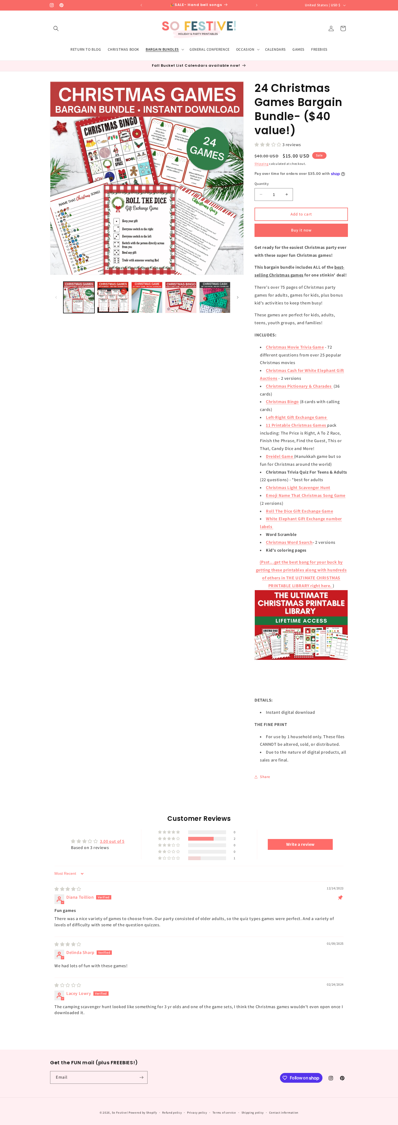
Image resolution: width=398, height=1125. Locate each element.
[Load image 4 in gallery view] (180, 297)
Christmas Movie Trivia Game (295, 347)
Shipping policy (253, 1112)
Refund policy (172, 1112)
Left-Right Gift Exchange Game (297, 417)
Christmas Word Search (289, 542)
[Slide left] (56, 297)
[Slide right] (238, 297)
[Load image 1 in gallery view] (78, 297)
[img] (67, 889)
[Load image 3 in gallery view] (146, 297)
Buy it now (301, 230)
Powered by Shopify (143, 1112)
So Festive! (120, 1112)
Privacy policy (197, 1112)
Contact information (283, 1112)
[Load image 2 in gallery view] (112, 297)
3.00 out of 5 (112, 841)
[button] (56, 28)
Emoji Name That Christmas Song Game (305, 495)
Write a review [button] (300, 844)
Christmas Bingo (282, 401)
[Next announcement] (257, 5)
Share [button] (265, 776)
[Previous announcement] (141, 5)
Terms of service (224, 1112)
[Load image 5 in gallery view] (214, 297)
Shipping (262, 164)
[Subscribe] (141, 1077)
